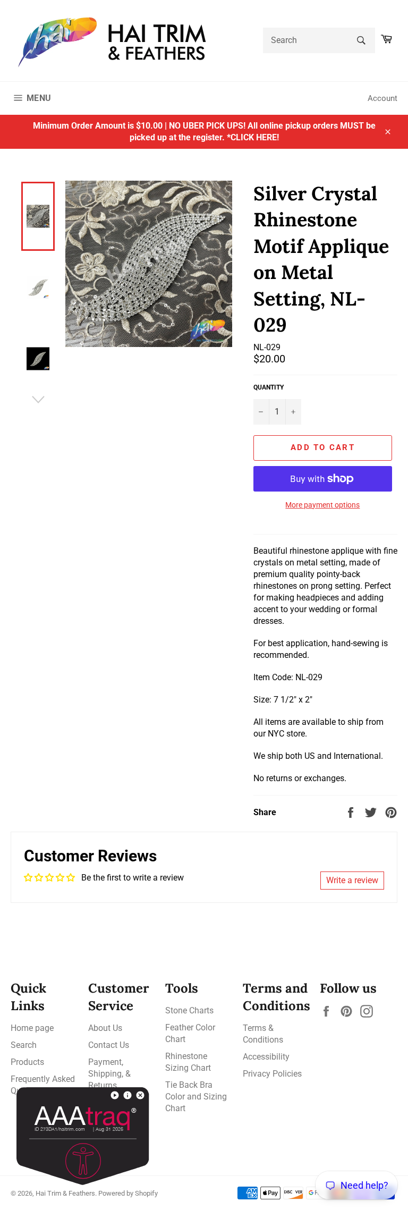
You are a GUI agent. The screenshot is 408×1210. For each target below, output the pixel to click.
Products (27, 1062)
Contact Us (108, 1045)
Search (24, 1045)
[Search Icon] (361, 40)
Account (382, 98)
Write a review (352, 880)
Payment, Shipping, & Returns (109, 1073)
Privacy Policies (272, 1074)
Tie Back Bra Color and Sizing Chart (196, 1096)
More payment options (322, 505)
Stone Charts (189, 1010)
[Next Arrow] (38, 400)
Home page (32, 1028)
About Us (105, 1028)
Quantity (268, 387)
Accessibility (266, 1057)
